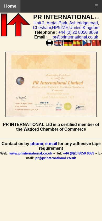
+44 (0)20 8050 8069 (78, 153)
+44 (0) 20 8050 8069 (78, 32)
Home (10, 6)
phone (36, 143)
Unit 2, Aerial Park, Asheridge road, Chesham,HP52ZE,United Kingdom (66, 25)
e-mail (51, 143)
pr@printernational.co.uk (75, 37)
